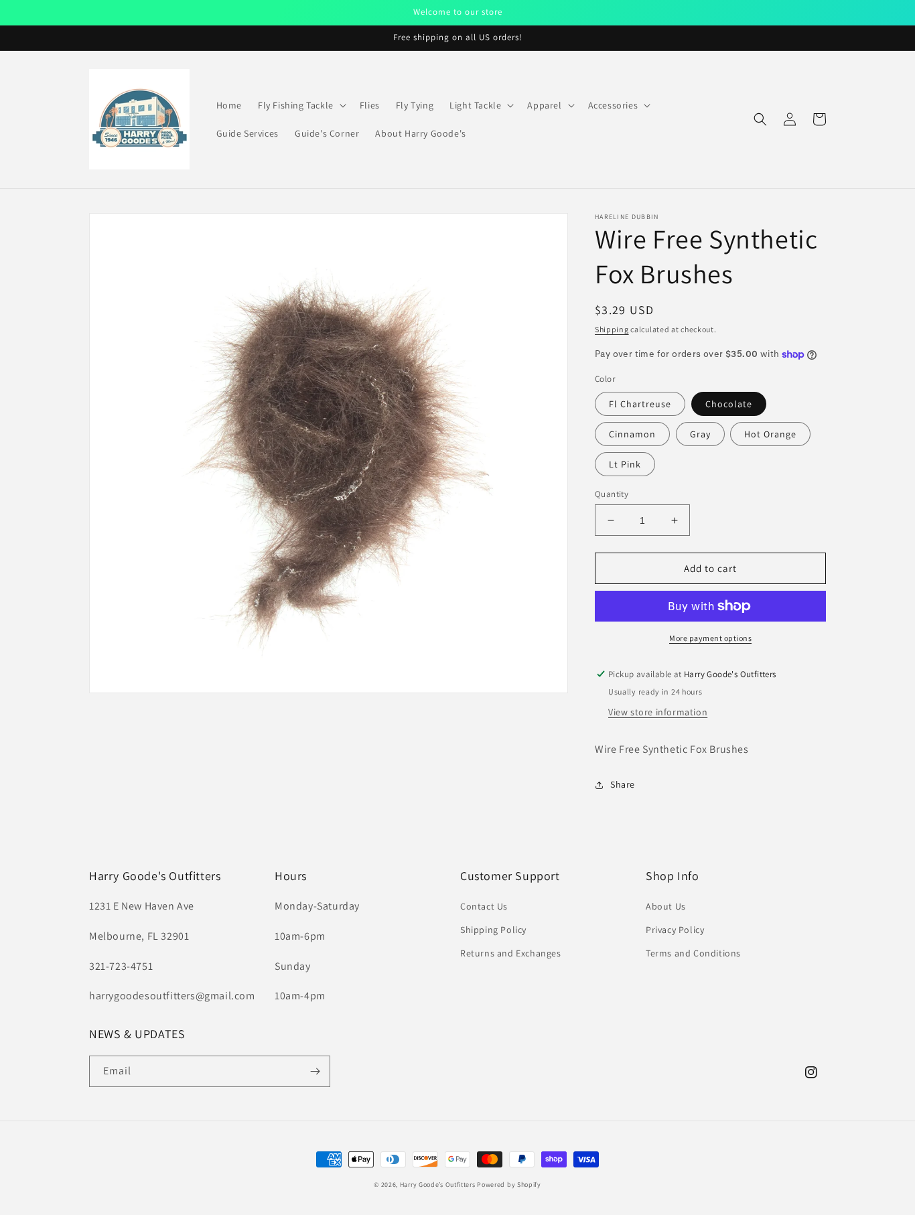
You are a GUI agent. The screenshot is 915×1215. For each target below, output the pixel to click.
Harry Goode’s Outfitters (438, 1184)
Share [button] (622, 784)
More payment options (710, 638)
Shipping (612, 329)
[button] (301, 105)
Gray (700, 434)
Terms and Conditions (693, 953)
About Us (666, 906)
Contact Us (484, 906)
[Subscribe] (315, 1071)
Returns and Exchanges (510, 953)
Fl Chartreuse (640, 404)
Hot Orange (770, 434)
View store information (657, 712)
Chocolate (728, 404)
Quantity (611, 494)
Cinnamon (632, 434)
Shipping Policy (493, 930)
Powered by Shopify (509, 1184)
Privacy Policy (675, 930)
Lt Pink (625, 464)
